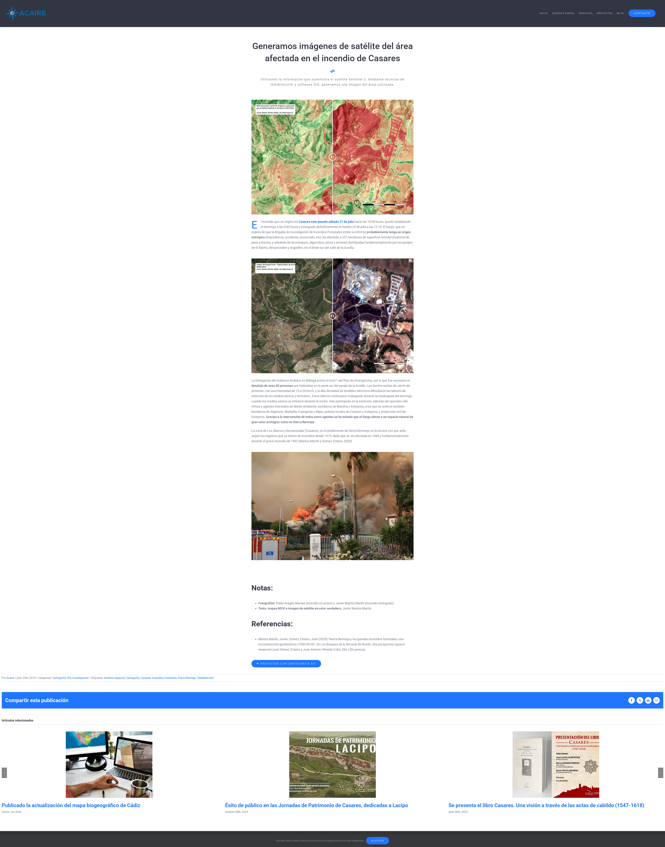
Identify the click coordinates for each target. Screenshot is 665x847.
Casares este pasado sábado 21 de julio (326, 221)
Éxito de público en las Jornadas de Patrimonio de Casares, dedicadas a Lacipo (333, 765)
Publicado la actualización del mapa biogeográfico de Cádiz (109, 765)
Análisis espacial (114, 678)
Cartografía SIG (61, 678)
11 (352, 556)
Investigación (81, 678)
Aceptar (377, 840)
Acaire (10, 678)
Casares (146, 678)
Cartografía (133, 678)
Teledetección (205, 678)
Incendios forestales (164, 678)
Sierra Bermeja (187, 678)
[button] (4, 773)
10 (348, 556)
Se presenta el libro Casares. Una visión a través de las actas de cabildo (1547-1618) (556, 765)
